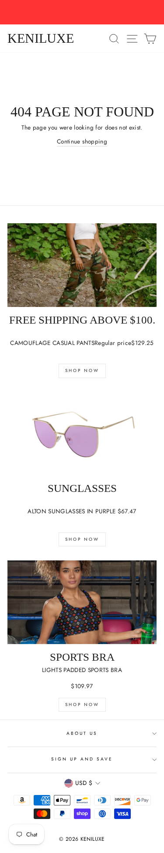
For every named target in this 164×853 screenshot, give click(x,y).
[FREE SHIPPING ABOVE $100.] (82, 265)
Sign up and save (82, 759)
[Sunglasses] (82, 434)
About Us (82, 733)
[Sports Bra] (82, 602)
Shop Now (82, 370)
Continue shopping (82, 141)
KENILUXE (40, 38)
